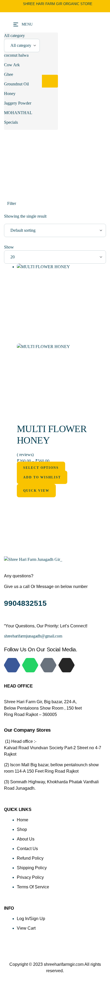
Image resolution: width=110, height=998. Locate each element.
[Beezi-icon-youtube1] (48, 665)
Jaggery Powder (17, 103)
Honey (9, 93)
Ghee (8, 74)
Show (9, 247)
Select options (41, 468)
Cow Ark (12, 65)
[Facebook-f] (12, 665)
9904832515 (26, 603)
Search (50, 81)
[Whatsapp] (30, 665)
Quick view (36, 490)
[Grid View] (6, 210)
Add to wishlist (42, 477)
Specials (11, 122)
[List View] (9, 210)
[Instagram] (66, 665)
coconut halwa (16, 55)
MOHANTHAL (18, 112)
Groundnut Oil (16, 84)
